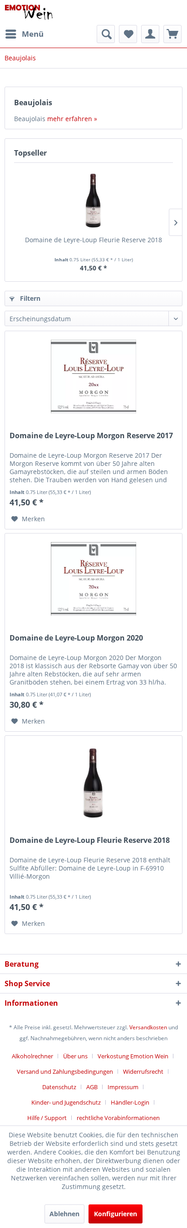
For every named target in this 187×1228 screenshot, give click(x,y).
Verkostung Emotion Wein (133, 1056)
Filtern (29, 298)
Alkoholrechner (32, 1056)
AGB (92, 1087)
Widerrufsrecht (143, 1071)
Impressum (123, 1087)
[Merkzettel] (128, 34)
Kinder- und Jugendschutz (66, 1102)
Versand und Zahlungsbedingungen (65, 1071)
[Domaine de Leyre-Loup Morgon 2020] (93, 579)
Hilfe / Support (47, 1118)
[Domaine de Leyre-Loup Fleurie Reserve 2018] (93, 199)
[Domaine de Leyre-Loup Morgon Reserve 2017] (93, 376)
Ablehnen (64, 1213)
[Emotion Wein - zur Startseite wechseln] (29, 12)
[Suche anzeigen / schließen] (106, 34)
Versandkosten (148, 1027)
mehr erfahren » (72, 118)
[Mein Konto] (150, 34)
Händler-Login (130, 1102)
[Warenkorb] (172, 34)
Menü (33, 34)
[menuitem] (24, 34)
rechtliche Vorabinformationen (118, 1118)
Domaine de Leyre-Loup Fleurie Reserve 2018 (93, 239)
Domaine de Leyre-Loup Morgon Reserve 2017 (91, 435)
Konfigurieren (115, 1213)
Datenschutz (59, 1087)
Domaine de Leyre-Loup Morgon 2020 (76, 638)
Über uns (75, 1056)
